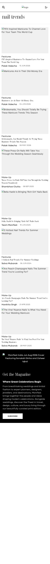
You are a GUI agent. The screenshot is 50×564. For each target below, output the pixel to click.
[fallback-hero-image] (25, 40)
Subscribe (13, 416)
